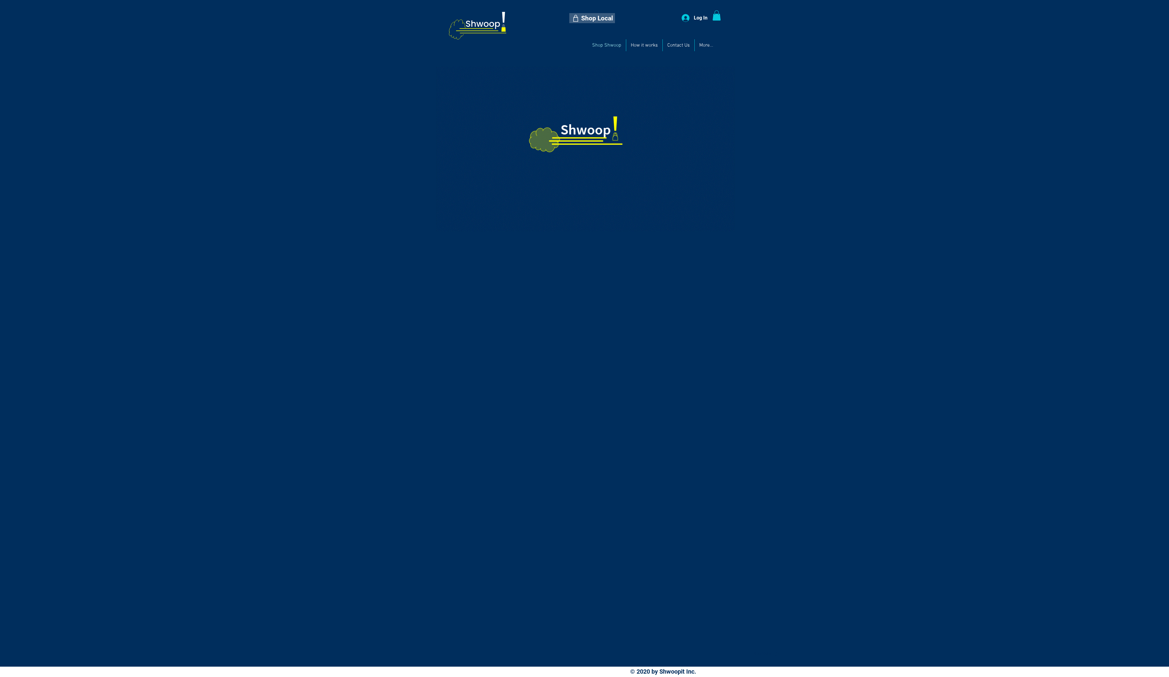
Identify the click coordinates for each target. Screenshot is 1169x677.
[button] (592, 18)
